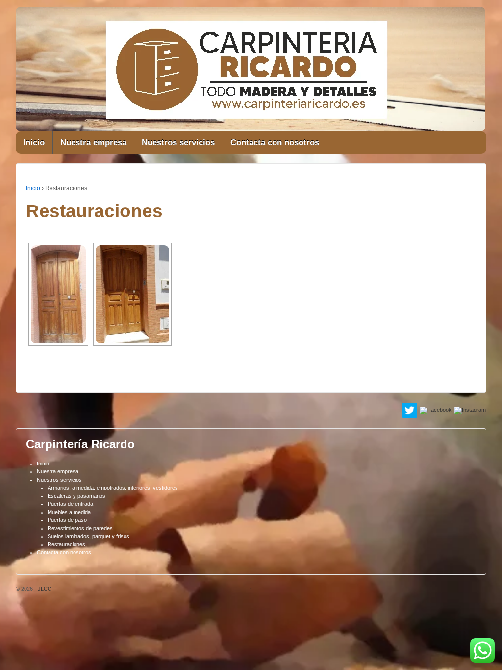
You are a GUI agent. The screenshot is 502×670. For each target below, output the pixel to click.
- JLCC (42, 589)
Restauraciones (66, 544)
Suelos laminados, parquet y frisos (88, 536)
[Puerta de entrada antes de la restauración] (58, 294)
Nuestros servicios (178, 142)
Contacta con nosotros (274, 142)
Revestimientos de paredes (80, 528)
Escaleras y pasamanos (76, 496)
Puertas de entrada (70, 504)
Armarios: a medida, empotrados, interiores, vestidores (113, 487)
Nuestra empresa (93, 142)
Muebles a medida (69, 512)
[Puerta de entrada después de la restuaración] (132, 294)
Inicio (34, 142)
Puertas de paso (67, 520)
